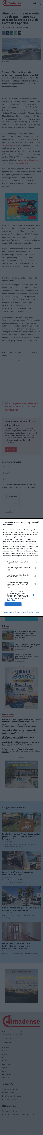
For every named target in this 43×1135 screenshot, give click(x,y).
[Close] (39, 523)
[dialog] (21, 567)
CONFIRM (13, 604)
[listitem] (21, 562)
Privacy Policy (34, 612)
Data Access (21, 612)
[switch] (34, 568)
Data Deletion (9, 612)
